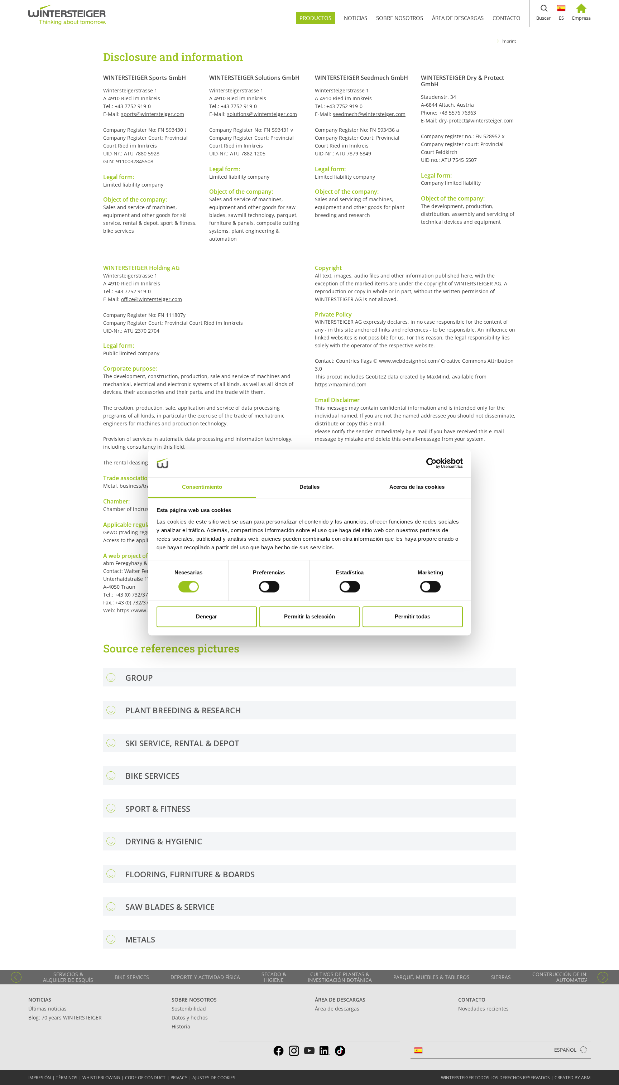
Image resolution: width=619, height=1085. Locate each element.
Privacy (179, 1078)
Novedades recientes (483, 1008)
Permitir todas (412, 616)
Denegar (206, 616)
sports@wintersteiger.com (152, 114)
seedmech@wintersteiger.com (369, 114)
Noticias (39, 999)
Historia (181, 1026)
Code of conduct (145, 1078)
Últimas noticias (47, 1008)
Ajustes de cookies (213, 1078)
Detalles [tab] (309, 487)
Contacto (471, 999)
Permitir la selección (309, 616)
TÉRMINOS (66, 1078)
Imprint (509, 41)
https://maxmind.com (340, 384)
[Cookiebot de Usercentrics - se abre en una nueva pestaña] (431, 463)
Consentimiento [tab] (202, 487)
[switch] (269, 587)
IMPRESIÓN (39, 1078)
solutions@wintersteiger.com (262, 114)
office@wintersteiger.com (151, 299)
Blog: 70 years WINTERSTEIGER (65, 1017)
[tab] (309, 677)
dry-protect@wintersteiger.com (476, 120)
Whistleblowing (101, 1078)
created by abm (573, 1078)
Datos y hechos (190, 1017)
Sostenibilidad (189, 1008)
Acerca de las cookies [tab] (417, 487)
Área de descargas (340, 999)
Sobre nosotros (194, 999)
